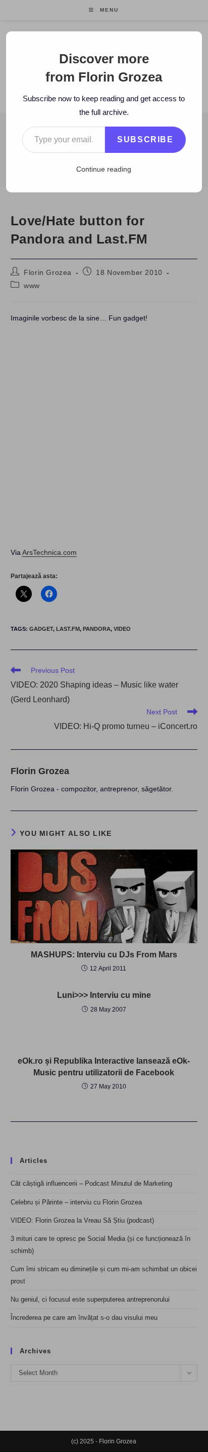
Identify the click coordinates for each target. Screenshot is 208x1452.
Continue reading (103, 169)
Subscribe (145, 139)
